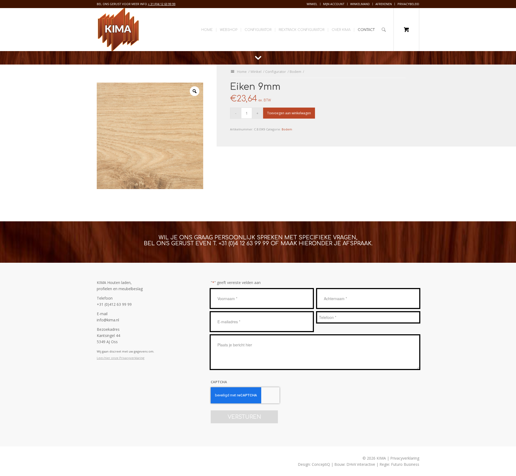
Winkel (312, 4)
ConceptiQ (321, 464)
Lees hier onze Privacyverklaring (120, 358)
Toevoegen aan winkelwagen (289, 113)
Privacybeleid (408, 4)
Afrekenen (383, 4)
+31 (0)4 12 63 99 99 (243, 243)
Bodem (287, 129)
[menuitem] (312, 4)
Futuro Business (405, 464)
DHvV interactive (360, 464)
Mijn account (334, 4)
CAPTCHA (219, 381)
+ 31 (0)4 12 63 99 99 (161, 4)
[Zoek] (383, 29)
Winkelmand (360, 4)
